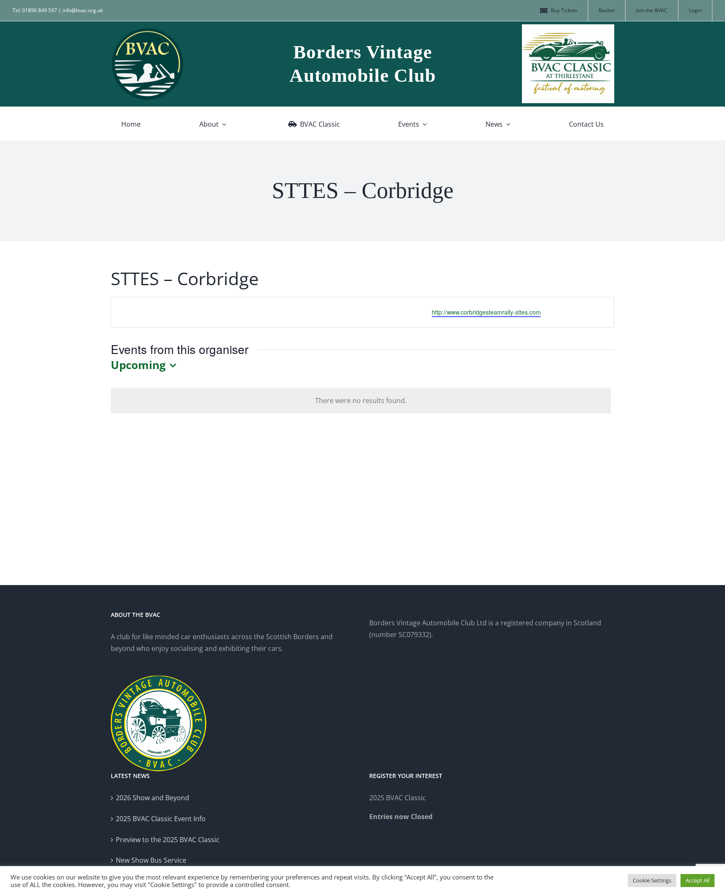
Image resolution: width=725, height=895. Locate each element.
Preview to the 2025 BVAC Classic (167, 839)
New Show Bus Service (151, 860)
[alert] (361, 401)
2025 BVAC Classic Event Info (161, 818)
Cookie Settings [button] (652, 880)
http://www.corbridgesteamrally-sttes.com (486, 312)
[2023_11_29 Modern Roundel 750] (147, 30)
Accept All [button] (697, 880)
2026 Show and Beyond (152, 797)
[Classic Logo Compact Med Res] (568, 27)
